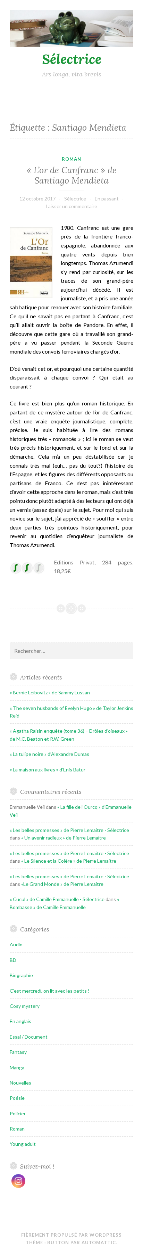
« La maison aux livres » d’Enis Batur (47, 769)
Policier (18, 1113)
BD (13, 960)
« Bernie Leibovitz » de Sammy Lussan (50, 692)
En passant (107, 198)
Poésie (17, 1098)
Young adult (23, 1144)
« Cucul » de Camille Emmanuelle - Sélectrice (57, 899)
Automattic (99, 1242)
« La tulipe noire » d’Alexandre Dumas (49, 754)
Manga (17, 1067)
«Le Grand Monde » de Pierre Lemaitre (62, 884)
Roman (71, 159)
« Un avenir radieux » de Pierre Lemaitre (63, 838)
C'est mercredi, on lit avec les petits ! (50, 991)
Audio (16, 944)
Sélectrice (71, 59)
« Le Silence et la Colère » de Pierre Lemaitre (68, 861)
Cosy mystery (25, 1006)
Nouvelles (20, 1083)
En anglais (20, 1021)
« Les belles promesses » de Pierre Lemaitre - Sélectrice (69, 830)
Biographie (21, 975)
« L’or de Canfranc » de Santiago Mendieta (72, 175)
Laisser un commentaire (71, 206)
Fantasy (18, 1052)
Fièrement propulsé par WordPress (71, 1235)
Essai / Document (29, 1037)
